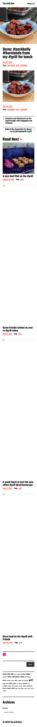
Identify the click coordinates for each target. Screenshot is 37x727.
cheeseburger (16, 677)
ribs (13, 686)
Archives (5, 708)
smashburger (30, 686)
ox (17, 684)
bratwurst (22, 674)
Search (30, 664)
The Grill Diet (8, 3)
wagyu (25, 688)
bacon (5, 674)
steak (13, 688)
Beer (15, 674)
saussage (20, 686)
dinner (16, 680)
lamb (10, 683)
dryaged (19, 680)
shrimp (24, 686)
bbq (8, 674)
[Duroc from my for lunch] (18, 86)
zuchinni (4, 691)
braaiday (18, 674)
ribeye (9, 686)
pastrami (20, 684)
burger (28, 674)
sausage (16, 686)
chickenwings (28, 677)
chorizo (4, 680)
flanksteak (26, 680)
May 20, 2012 (7, 334)
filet (23, 680)
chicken (22, 677)
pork (29, 683)
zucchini (32, 688)
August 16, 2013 (8, 180)
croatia (12, 680)
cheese (9, 677)
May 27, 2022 (7, 488)
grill (17, 66)
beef (12, 674)
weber (29, 688)
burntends (11, 66)
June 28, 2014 (8, 643)
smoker (9, 688)
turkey (22, 688)
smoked (4, 688)
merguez (14, 684)
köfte (7, 683)
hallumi (4, 683)
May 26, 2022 (7, 62)
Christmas (9, 680)
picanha (25, 684)
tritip (19, 688)
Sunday (16, 688)
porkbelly (23, 66)
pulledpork (5, 686)
